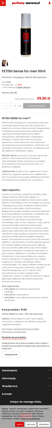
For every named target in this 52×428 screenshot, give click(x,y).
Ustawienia (44, 424)
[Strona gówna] (26, 3)
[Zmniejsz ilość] (15, 105)
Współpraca (9, 386)
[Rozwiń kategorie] (3, 3)
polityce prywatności (30, 418)
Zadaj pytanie (11, 354)
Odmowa (31, 424)
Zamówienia (9, 370)
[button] (25, 34)
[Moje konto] (49, 3)
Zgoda (19, 424)
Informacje (9, 378)
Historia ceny (8, 92)
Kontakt (7, 394)
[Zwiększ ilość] (4, 105)
